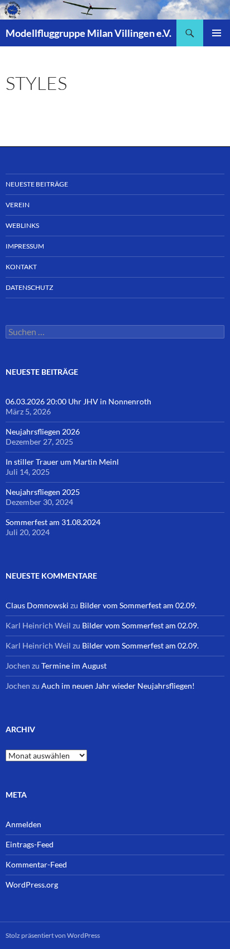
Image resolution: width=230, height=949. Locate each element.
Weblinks (22, 225)
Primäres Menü (216, 33)
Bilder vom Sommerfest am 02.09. (138, 605)
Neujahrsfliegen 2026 (43, 431)
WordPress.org (32, 884)
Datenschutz (29, 287)
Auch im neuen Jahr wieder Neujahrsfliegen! (118, 685)
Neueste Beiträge (37, 184)
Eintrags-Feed (30, 844)
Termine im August (74, 665)
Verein (18, 205)
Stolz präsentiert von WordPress (53, 935)
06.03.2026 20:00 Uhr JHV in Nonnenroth (78, 401)
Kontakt (21, 267)
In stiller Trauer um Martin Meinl (62, 461)
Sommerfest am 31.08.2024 (53, 522)
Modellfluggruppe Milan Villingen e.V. (88, 33)
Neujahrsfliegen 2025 (43, 492)
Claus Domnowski (37, 605)
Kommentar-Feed (36, 864)
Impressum (25, 246)
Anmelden (23, 824)
